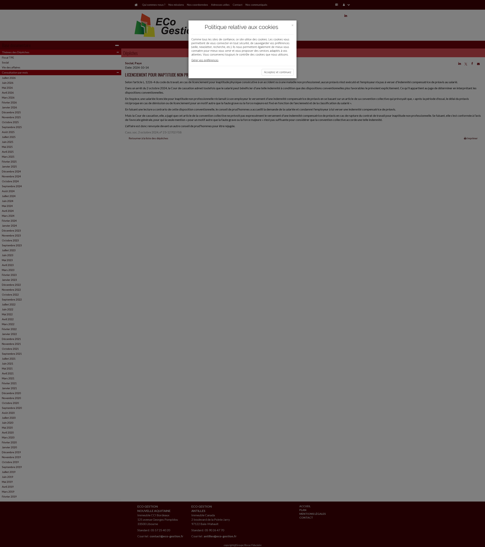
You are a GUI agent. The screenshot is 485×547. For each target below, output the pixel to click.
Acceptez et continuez (277, 72)
